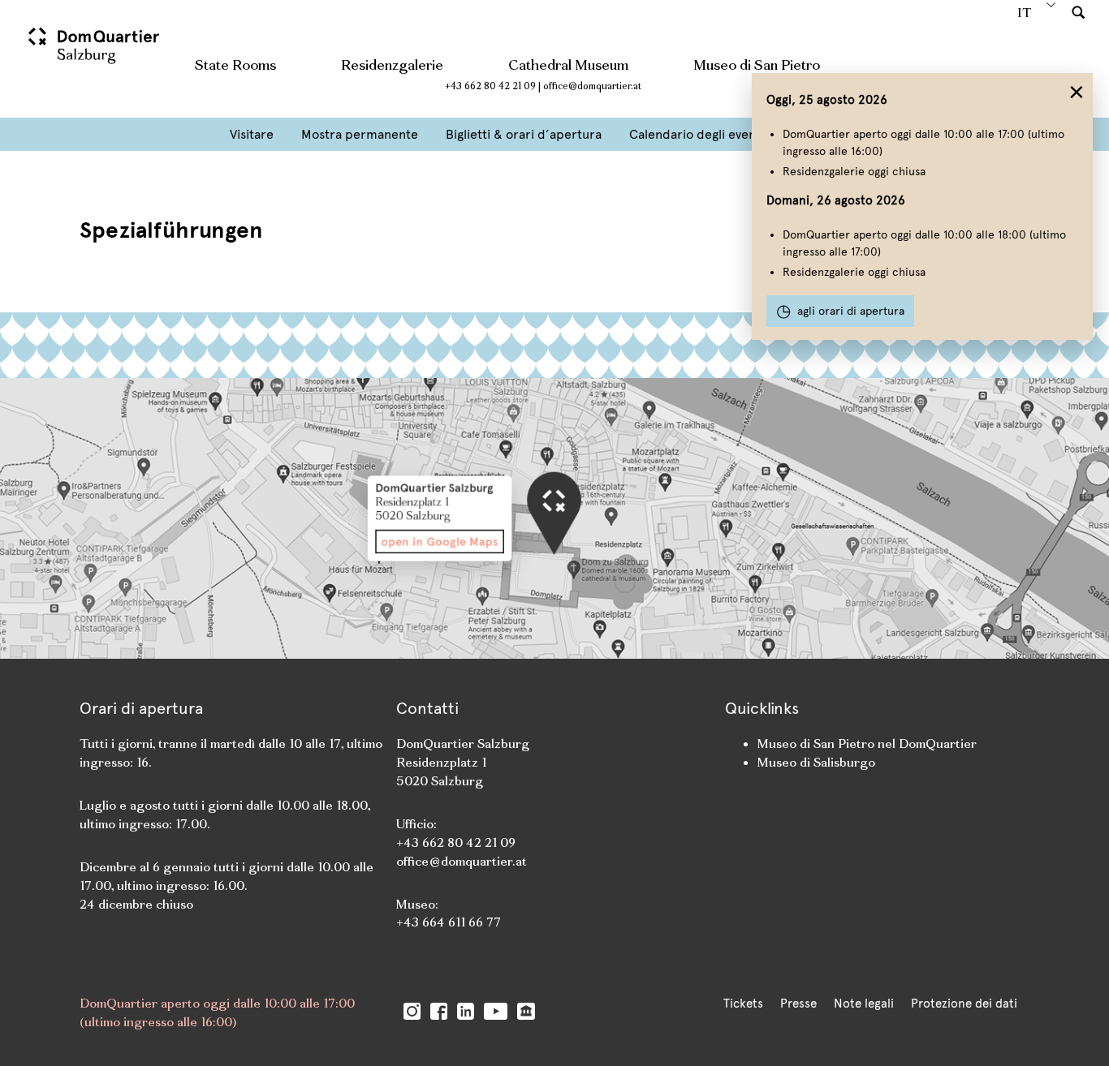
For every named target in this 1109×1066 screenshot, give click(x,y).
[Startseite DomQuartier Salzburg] (95, 52)
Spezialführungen (171, 230)
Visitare (252, 134)
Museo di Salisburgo (816, 762)
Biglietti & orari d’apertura (524, 134)
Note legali (864, 1003)
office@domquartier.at (592, 86)
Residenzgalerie (392, 64)
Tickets (743, 1003)
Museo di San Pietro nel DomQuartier (867, 743)
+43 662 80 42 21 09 (490, 86)
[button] (1078, 11)
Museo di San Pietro (756, 64)
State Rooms (235, 64)
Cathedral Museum (568, 64)
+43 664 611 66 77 (448, 922)
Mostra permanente (359, 134)
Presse (798, 1003)
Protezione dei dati (964, 1003)
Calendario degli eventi (696, 134)
